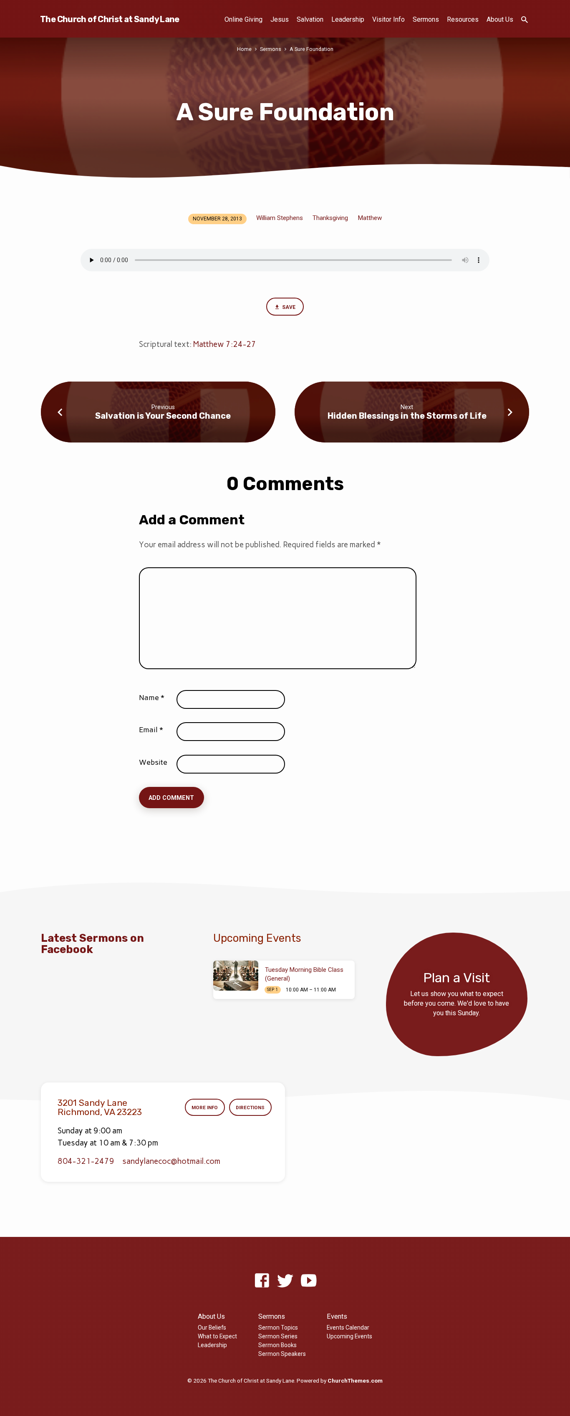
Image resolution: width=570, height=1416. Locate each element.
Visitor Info (388, 19)
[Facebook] (261, 1281)
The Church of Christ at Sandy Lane (109, 19)
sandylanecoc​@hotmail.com (171, 1161)
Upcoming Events (349, 1336)
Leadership (347, 19)
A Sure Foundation (311, 49)
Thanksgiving (330, 218)
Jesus (279, 19)
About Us (500, 19)
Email (151, 729)
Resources (463, 19)
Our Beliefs (212, 1327)
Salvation (310, 19)
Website (153, 762)
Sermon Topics (278, 1327)
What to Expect (217, 1336)
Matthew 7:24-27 (224, 344)
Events (337, 1316)
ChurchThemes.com (355, 1380)
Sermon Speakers (282, 1353)
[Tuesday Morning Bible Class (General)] (235, 976)
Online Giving (243, 19)
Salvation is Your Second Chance (163, 416)
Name (151, 697)
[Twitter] (285, 1281)
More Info (205, 1107)
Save (288, 307)
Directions (250, 1107)
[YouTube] (308, 1281)
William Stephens (279, 218)
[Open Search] (524, 20)
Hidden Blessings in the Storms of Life (407, 416)
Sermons (426, 19)
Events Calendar (348, 1327)
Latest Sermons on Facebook (92, 944)
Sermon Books (277, 1345)
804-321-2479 (86, 1161)
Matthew (370, 218)
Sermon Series (278, 1336)
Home (244, 49)
